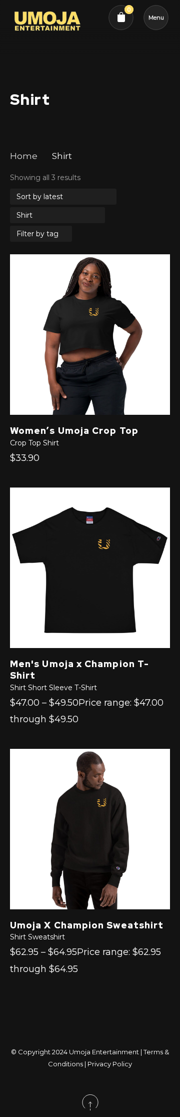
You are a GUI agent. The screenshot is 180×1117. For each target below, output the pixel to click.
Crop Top (25, 442)
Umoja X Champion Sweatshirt (87, 925)
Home (24, 156)
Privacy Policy (110, 1064)
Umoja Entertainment (104, 1052)
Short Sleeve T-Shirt (62, 687)
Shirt (51, 442)
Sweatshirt (46, 936)
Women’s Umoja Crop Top (74, 430)
